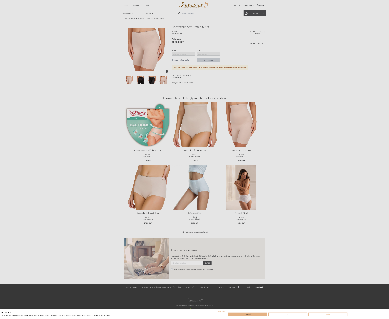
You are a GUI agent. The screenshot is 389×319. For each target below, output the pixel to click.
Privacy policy (221, 311)
